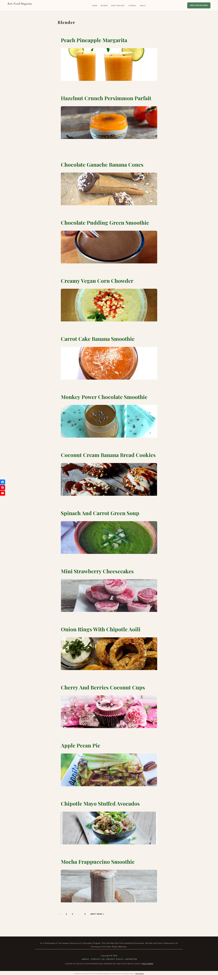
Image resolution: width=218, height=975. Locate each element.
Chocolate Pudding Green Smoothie (105, 222)
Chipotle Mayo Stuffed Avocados (100, 803)
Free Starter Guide (199, 5)
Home (94, 6)
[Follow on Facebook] (2, 482)
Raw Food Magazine (28, 5)
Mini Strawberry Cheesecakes (97, 571)
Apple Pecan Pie (80, 745)
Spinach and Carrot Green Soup (100, 513)
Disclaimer (147, 964)
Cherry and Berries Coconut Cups (103, 687)
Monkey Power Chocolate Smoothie (104, 396)
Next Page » (97, 914)
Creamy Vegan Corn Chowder (97, 280)
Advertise (131, 959)
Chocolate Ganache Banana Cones (102, 164)
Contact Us (98, 959)
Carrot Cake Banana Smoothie (97, 338)
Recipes (104, 6)
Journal (132, 6)
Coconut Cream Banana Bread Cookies (108, 454)
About (143, 6)
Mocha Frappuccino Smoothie (98, 861)
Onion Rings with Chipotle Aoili (100, 629)
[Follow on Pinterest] (2, 487)
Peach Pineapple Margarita (94, 40)
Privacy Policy (115, 959)
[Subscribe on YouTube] (2, 493)
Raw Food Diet (118, 6)
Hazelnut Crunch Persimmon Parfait (106, 98)
